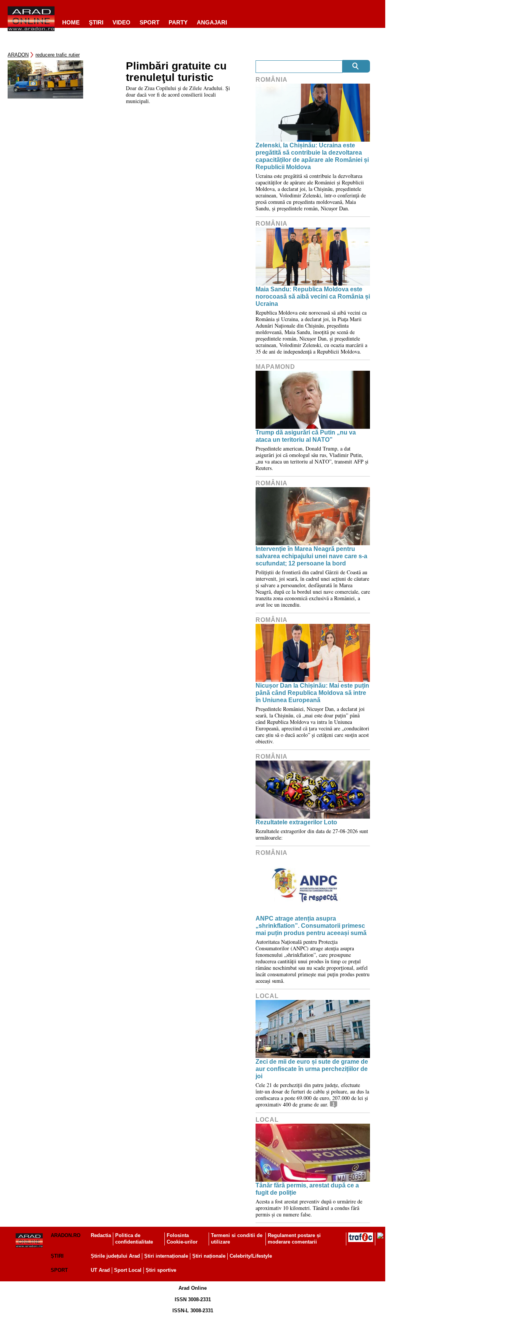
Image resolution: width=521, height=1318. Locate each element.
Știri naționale (208, 1256)
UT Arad (100, 1270)
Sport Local (128, 1270)
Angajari (212, 22)
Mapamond (275, 366)
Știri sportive (161, 1270)
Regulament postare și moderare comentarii (294, 1238)
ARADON (18, 55)
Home (71, 22)
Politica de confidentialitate (134, 1238)
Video (121, 22)
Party (178, 22)
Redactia (101, 1235)
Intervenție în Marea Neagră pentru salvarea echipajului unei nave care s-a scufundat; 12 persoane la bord (311, 556)
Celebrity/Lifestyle (251, 1256)
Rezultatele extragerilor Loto (296, 822)
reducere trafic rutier (57, 55)
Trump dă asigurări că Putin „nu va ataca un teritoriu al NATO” (306, 436)
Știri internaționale (166, 1256)
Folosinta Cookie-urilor (182, 1238)
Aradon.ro (65, 1235)
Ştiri (96, 22)
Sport (149, 22)
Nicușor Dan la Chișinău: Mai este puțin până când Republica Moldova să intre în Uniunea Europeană (312, 692)
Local (267, 996)
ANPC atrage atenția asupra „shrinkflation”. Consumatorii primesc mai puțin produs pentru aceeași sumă (311, 925)
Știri (57, 1256)
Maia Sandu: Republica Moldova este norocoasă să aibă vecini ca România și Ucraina (313, 296)
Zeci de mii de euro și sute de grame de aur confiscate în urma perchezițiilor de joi (312, 1068)
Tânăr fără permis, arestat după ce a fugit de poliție (307, 1189)
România (272, 79)
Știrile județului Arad (115, 1256)
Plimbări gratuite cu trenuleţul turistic (176, 71)
